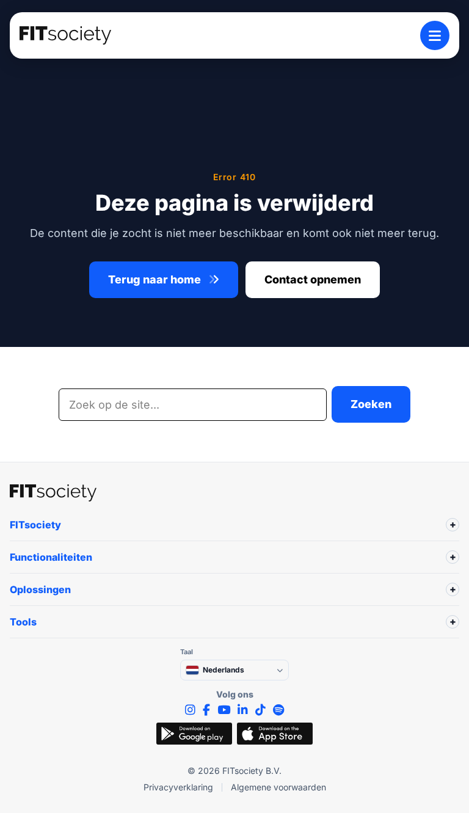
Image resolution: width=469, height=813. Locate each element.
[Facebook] (206, 710)
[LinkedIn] (243, 710)
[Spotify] (278, 710)
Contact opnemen (312, 279)
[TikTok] (260, 710)
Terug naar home (155, 279)
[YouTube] (223, 710)
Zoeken (371, 404)
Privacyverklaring (178, 787)
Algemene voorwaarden (278, 787)
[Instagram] (190, 710)
